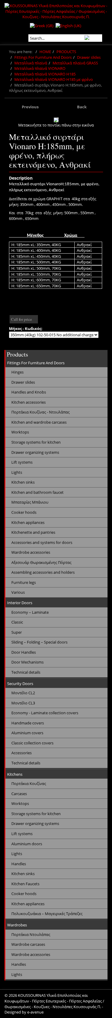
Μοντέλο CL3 (23, 703)
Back (82, 106)
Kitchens (14, 774)
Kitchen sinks (23, 482)
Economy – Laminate (30, 612)
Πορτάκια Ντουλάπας (30, 934)
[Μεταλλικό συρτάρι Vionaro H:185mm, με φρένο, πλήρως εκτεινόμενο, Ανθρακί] (56, 120)
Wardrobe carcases (28, 944)
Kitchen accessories (28, 402)
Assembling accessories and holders (43, 572)
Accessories (21, 752)
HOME (45, 51)
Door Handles (23, 652)
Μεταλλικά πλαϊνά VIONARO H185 (45, 74)
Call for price (21, 319)
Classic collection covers (32, 743)
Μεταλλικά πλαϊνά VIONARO (39, 68)
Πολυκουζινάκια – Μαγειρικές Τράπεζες (46, 913)
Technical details (25, 672)
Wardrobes (17, 925)
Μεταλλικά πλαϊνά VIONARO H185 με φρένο (53, 79)
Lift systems (22, 462)
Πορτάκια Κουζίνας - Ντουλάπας (40, 412)
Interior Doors (19, 602)
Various (18, 592)
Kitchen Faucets (25, 883)
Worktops (20, 432)
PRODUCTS (66, 51)
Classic (17, 622)
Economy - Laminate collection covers (44, 712)
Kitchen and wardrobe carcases (39, 422)
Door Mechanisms (27, 662)
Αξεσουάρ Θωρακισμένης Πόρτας (41, 562)
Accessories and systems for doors (41, 542)
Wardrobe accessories (30, 552)
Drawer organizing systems (35, 452)
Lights (16, 472)
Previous (30, 106)
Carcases (19, 793)
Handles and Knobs (28, 392)
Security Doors (20, 683)
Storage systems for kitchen (36, 442)
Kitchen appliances (28, 522)
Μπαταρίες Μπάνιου (29, 502)
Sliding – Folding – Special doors (39, 642)
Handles (18, 863)
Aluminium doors (26, 843)
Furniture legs (23, 582)
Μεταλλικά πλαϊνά (30, 63)
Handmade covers (27, 723)
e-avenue (35, 1012)
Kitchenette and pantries (33, 532)
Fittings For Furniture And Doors (43, 57)
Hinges (17, 372)
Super (16, 632)
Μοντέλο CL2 (23, 692)
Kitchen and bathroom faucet (37, 492)
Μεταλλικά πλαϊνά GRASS (75, 63)
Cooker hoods (23, 512)
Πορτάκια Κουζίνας (28, 783)
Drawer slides (89, 57)
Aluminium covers (27, 732)
